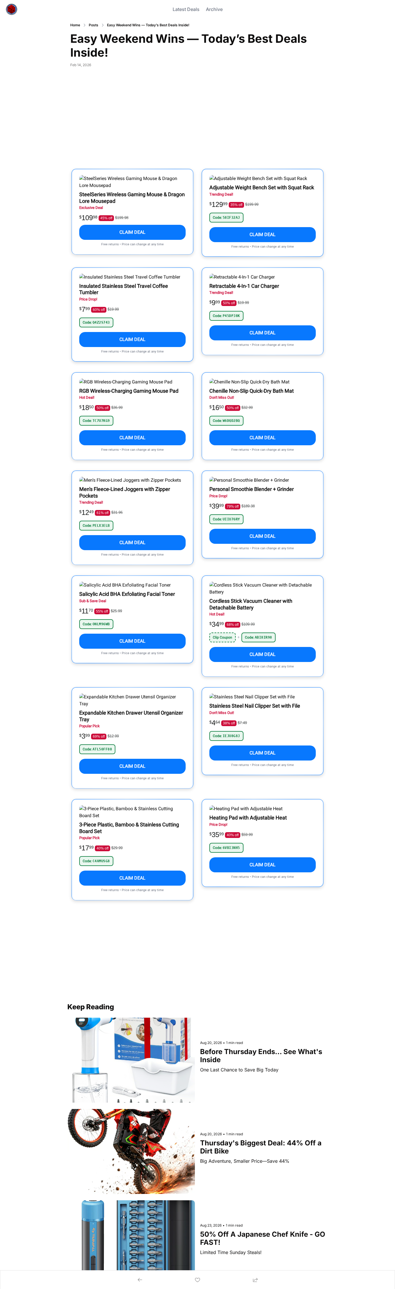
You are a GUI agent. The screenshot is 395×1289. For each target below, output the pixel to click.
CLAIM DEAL (132, 232)
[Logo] (11, 9)
